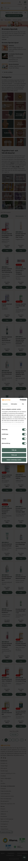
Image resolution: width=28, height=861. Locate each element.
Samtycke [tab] (5, 404)
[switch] (24, 434)
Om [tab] (23, 404)
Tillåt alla (14, 450)
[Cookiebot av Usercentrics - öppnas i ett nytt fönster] (20, 400)
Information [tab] (14, 404)
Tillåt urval (14, 455)
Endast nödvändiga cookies (14, 459)
